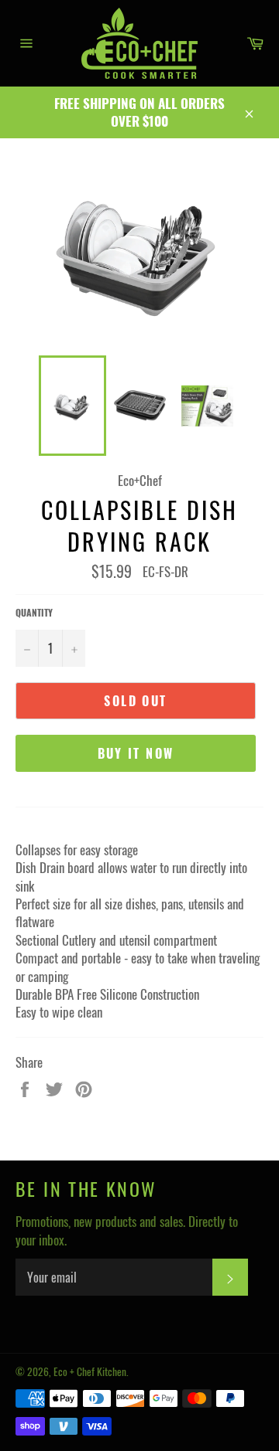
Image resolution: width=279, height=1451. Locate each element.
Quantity (34, 613)
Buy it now (136, 753)
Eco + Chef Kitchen (89, 1371)
